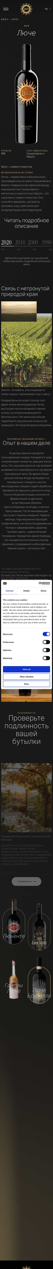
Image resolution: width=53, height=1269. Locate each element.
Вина (5, 19)
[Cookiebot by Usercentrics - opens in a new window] (39, 583)
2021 (18, 249)
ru (46, 9)
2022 (34, 249)
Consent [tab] (9, 591)
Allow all (26, 669)
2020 (2, 249)
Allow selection (26, 676)
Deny (26, 684)
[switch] (46, 642)
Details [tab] (26, 591)
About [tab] (43, 591)
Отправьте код (25, 875)
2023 (50, 249)
